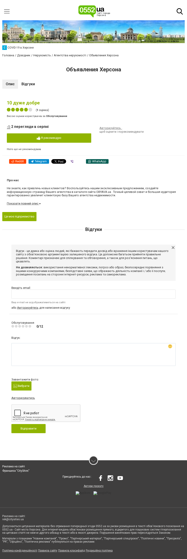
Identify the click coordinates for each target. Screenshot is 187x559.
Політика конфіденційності (19, 550)
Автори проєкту (94, 486)
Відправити (28, 428)
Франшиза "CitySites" (15, 470)
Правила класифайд (71, 550)
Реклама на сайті (13, 466)
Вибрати (23, 386)
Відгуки (28, 84)
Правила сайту (47, 550)
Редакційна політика (99, 550)
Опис (10, 84)
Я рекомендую (50, 138)
